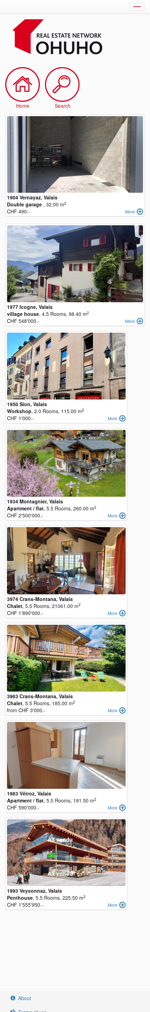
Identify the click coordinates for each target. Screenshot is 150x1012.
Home (22, 105)
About (24, 998)
